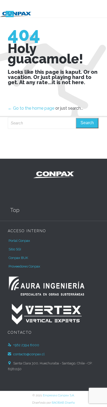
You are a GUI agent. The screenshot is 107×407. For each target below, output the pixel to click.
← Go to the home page (31, 108)
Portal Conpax (19, 241)
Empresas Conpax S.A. (59, 395)
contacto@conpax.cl (26, 354)
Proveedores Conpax (24, 266)
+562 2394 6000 (23, 345)
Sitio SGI (15, 249)
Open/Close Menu (9, 13)
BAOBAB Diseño (63, 402)
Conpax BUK (18, 258)
